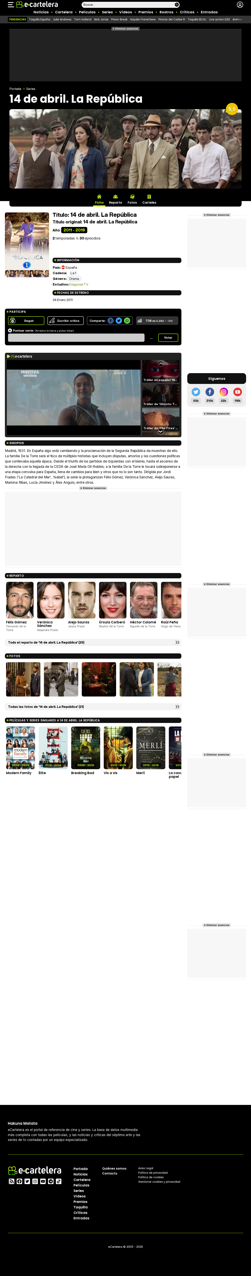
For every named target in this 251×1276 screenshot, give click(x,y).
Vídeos (125, 12)
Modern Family (18, 773)
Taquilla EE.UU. (197, 19)
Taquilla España (39, 19)
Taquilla (81, 1207)
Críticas (187, 12)
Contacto (109, 1173)
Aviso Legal (145, 1168)
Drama (74, 278)
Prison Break (119, 19)
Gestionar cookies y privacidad (159, 1182)
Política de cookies (151, 1177)
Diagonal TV (79, 284)
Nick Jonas (101, 19)
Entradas (209, 12)
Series (107, 12)
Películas (87, 12)
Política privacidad (153, 1173)
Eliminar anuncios (126, 28)
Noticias (41, 12)
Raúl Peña (169, 622)
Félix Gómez (16, 622)
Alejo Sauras (78, 622)
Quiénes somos (114, 1168)
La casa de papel (178, 775)
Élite (42, 773)
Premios (145, 12)
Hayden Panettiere (143, 19)
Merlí (140, 773)
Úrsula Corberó (112, 622)
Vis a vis (110, 773)
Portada (15, 89)
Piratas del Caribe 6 (171, 19)
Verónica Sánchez (45, 624)
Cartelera (64, 12)
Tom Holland (82, 19)
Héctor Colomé (143, 622)
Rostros (166, 12)
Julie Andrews (62, 19)
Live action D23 (219, 19)
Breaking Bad (82, 773)
